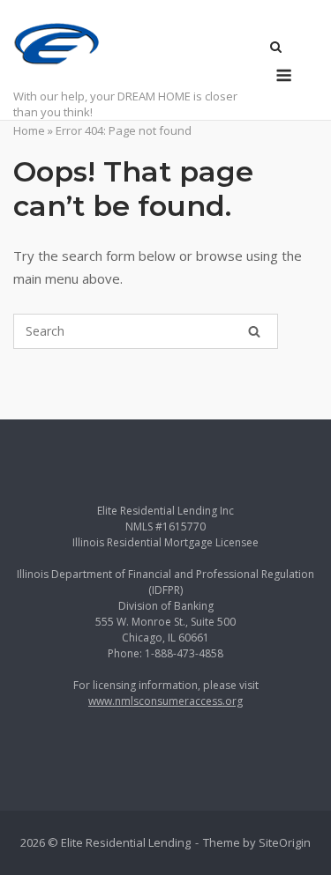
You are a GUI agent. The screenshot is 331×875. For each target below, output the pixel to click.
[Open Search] (275, 48)
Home (29, 130)
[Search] (254, 331)
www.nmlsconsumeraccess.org (165, 700)
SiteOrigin (285, 842)
